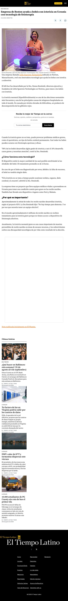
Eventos (20, 570)
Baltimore (5, 362)
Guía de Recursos (23, 588)
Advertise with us (35, 588)
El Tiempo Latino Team (9, 383)
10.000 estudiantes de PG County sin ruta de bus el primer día (13, 499)
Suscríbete (58, 3)
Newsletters (34, 574)
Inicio (19, 557)
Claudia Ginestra (6, 18)
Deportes (33, 561)
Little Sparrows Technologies (30, 75)
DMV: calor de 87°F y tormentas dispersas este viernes (14, 457)
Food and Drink (22, 565)
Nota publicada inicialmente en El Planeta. (19, 326)
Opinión (32, 565)
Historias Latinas (22, 583)
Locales (4, 404)
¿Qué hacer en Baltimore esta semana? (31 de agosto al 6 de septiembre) (14, 367)
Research (48, 557)
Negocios (20, 574)
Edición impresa (35, 579)
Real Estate (21, 579)
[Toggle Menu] (65, 3)
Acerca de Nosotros (36, 583)
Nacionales (5, 8)
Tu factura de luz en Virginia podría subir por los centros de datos (14, 410)
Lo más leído (34, 570)
